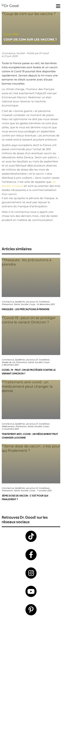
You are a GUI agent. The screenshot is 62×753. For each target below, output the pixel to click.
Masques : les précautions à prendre (25, 309)
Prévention (7, 304)
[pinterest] (31, 609)
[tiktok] (31, 536)
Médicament (8, 426)
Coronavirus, (9, 53)
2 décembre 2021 (10, 365)
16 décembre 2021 (46, 304)
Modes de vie (8, 362)
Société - (21, 53)
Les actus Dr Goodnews (37, 302)
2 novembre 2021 (10, 429)
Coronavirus (8, 302)
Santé (17, 304)
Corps (32, 304)
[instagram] (31, 573)
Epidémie (20, 302)
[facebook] (31, 554)
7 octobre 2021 (44, 490)
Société (24, 304)
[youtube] (31, 591)
